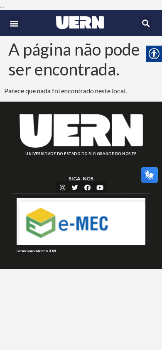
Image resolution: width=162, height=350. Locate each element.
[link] (80, 22)
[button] (14, 23)
